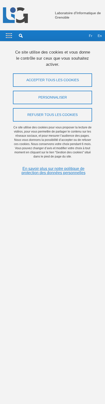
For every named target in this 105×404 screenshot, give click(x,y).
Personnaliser (52, 97)
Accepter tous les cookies (52, 80)
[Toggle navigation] (9, 35)
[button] (21, 35)
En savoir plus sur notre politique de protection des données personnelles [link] (53, 171)
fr (90, 36)
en (100, 36)
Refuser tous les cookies (52, 115)
